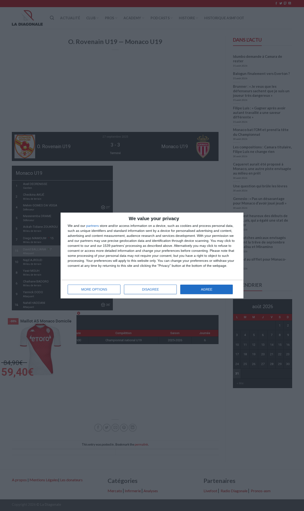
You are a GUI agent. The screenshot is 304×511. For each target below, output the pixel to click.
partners (92, 225)
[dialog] (152, 255)
